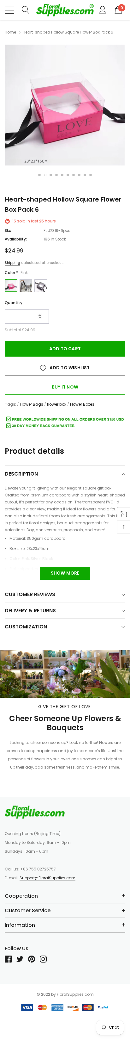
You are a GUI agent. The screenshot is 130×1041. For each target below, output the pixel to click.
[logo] (65, 10)
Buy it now (65, 387)
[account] (103, 10)
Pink (11, 285)
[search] (26, 10)
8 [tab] (79, 175)
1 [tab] (39, 175)
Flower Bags (31, 404)
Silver (26, 285)
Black (40, 285)
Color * (16, 272)
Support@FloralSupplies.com (47, 878)
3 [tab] (51, 175)
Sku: (8, 230)
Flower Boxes (82, 404)
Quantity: (14, 302)
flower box (56, 404)
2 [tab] (45, 175)
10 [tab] (90, 175)
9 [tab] (85, 175)
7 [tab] (73, 175)
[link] (35, 812)
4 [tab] (56, 175)
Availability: (16, 239)
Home (10, 32)
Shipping (12, 262)
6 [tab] (68, 175)
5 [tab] (62, 175)
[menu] (9, 10)
